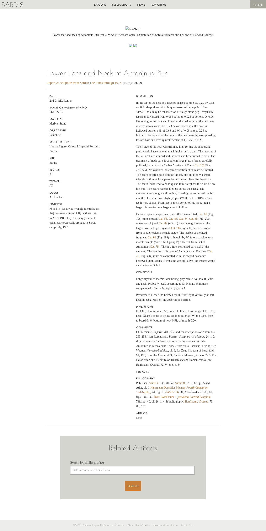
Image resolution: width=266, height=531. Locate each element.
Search (133, 486)
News (141, 4)
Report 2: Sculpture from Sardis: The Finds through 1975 (83, 83)
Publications (121, 4)
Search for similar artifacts (87, 462)
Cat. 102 (199, 165)
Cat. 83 (173, 218)
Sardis (12, 5)
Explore (100, 4)
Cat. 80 (202, 214)
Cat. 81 (152, 237)
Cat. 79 (154, 246)
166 (172, 392)
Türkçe (258, 5)
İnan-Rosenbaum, (182, 397)
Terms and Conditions (165, 525)
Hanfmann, (196, 401)
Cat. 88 (175, 228)
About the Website (138, 525)
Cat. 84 (183, 218)
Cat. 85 (193, 218)
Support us (158, 4)
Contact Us (187, 525)
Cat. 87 (163, 223)
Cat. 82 (163, 218)
